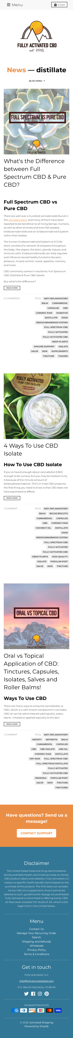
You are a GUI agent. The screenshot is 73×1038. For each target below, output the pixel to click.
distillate (51, 317)
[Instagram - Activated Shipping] (40, 993)
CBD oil (63, 749)
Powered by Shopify (37, 1026)
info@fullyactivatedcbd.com (36, 980)
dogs (65, 317)
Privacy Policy (36, 950)
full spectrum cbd (56, 327)
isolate (63, 346)
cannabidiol (60, 303)
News (16, 70)
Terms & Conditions (36, 954)
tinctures (61, 787)
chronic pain (44, 313)
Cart (61, 4)
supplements (59, 351)
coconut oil (43, 528)
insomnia (40, 778)
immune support (44, 346)
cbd (65, 308)
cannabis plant (17, 219)
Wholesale (36, 945)
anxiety (37, 739)
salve (34, 351)
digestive (62, 313)
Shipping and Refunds (36, 941)
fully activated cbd (55, 337)
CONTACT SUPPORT (36, 833)
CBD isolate (47, 749)
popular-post (59, 561)
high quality (60, 556)
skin (44, 351)
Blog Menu (35, 81)
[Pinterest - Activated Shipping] (46, 993)
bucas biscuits (59, 513)
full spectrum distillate (52, 763)
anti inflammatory (56, 298)
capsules (53, 308)
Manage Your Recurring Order (36, 933)
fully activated (58, 332)
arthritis (51, 739)
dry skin (35, 759)
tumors (63, 356)
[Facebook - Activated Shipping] (33, 993)
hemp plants (60, 341)
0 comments (11, 298)
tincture (48, 356)
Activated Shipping (41, 1022)
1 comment (10, 508)
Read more (12, 288)
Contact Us (36, 929)
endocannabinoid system (52, 322)
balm (45, 303)
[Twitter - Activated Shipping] (26, 993)
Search (36, 937)
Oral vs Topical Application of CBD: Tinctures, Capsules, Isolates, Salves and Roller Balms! (31, 671)
